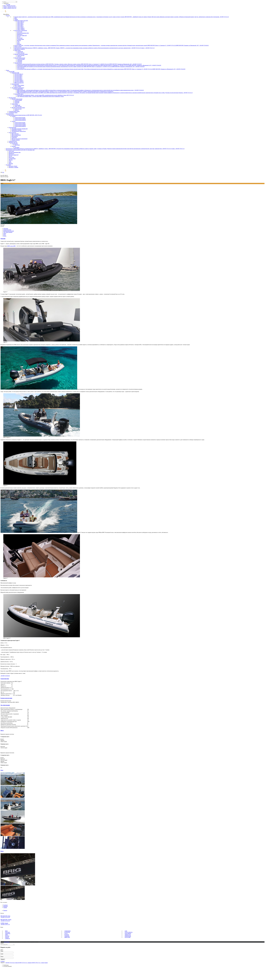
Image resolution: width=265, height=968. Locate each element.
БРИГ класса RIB (11, 246)
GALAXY (7, 932)
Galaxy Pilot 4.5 (20, 21)
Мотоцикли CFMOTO (19, 49)
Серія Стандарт (20, 52)
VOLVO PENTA (128, 932)
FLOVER (66, 934)
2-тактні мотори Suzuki (19, 117)
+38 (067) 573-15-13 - (24, 962)
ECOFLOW (67, 932)
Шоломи (19, 44)
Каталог (8, 15)
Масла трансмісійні (16, 135)
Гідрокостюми (20, 39)
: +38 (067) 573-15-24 (9, 5)
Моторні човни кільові (19, 57)
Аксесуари (19, 31)
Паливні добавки (16, 140)
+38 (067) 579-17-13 (5, 924)
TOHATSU (7, 933)
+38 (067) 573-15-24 (5, 917)
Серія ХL (19, 56)
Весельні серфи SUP (22, 35)
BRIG (15, 18)
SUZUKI (7, 936)
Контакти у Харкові (13, 167)
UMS (126, 931)
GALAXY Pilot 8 (18, 79)
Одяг (18, 41)
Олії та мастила (20, 67)
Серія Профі (20, 51)
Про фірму (8, 164)
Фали (18, 43)
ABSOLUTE (128, 934)
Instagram (5, 906)
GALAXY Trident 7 (18, 80)
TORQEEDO (67, 931)
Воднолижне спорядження (20, 30)
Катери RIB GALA (18, 94)
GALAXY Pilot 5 (18, 76)
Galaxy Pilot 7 (20, 25)
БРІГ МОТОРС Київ (5, 916)
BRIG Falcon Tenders (19, 85)
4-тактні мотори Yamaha (20, 125)
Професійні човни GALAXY (21, 20)
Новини (5, 910)
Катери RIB (11, 71)
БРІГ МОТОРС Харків (6, 919)
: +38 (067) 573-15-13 (9, 6)
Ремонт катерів (17, 46)
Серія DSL (19, 61)
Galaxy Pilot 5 (20, 23)
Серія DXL (19, 60)
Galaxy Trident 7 (20, 28)
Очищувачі (14, 137)
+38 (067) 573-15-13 (5, 920)
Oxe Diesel (16, 147)
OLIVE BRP (127, 937)
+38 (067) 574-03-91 (5, 675)
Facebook (5, 905)
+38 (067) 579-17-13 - (39, 962)
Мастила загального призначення (19, 138)
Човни (7, 70)
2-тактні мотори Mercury (20, 120)
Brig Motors (6, 942)
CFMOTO (7, 938)
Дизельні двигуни (13, 142)
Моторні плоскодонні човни (21, 54)
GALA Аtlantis (17, 86)
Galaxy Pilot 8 (20, 26)
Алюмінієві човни (13, 112)
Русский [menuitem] (8, 4)
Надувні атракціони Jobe (23, 33)
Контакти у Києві (13, 166)
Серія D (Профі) (21, 59)
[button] (6, 14)
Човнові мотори (18, 62)
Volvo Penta (17, 145)
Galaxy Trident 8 (20, 29)
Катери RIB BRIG (18, 89)
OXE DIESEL (128, 933)
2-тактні (13, 116)
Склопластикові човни (14, 111)
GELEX (7, 937)
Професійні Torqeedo (16, 130)
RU (3, 172)
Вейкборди (19, 34)
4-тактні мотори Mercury (20, 126)
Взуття (18, 36)
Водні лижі (19, 38)
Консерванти (15, 136)
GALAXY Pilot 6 (18, 75)
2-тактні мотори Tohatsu (20, 118)
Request (2, 959)
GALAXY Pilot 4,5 (18, 74)
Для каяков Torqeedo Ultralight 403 (20, 128)
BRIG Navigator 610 (19, 82)
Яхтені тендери (15, 84)
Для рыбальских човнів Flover (19, 131)
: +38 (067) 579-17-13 (9, 8)
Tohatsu (16, 19)
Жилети (19, 40)
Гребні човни (17, 50)
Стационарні (15, 143)
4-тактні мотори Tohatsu (20, 123)
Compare (3, 961)
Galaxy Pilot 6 (20, 24)
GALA (66, 933)
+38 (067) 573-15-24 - (11, 962)
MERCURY (67, 937)
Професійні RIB (15, 72)
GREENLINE (128, 936)
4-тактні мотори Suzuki (19, 122)
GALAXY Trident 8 (18, 81)
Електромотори (12, 127)
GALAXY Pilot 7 (18, 77)
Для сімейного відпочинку (18, 87)
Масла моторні (15, 133)
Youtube (5, 907)
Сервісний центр (13, 141)
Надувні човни (12, 97)
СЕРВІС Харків (4, 923)
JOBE (6, 934)
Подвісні (14, 146)
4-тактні (13, 121)
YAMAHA (66, 936)
